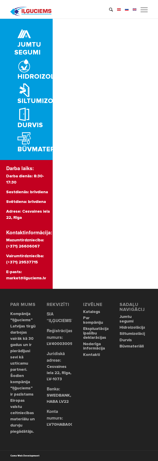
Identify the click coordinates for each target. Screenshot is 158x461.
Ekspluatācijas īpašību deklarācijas (95, 333)
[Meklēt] (109, 9)
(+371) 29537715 (22, 262)
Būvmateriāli (132, 346)
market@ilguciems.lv (26, 278)
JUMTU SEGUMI (27, 49)
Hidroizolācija (132, 327)
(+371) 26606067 (23, 246)
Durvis (126, 340)
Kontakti (91, 354)
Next (149, 89)
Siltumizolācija (132, 333)
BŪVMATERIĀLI (42, 149)
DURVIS (30, 125)
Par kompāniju (93, 320)
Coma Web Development (25, 455)
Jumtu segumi (127, 319)
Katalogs (91, 311)
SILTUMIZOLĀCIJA (46, 101)
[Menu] (142, 9)
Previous (62, 89)
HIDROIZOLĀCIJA (45, 77)
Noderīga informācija (94, 346)
